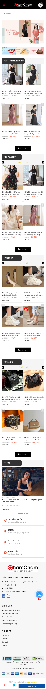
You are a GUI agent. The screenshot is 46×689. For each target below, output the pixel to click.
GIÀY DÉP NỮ (8, 258)
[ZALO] (8, 596)
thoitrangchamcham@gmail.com (16, 591)
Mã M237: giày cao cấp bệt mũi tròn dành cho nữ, (11, 294)
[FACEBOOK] (4, 596)
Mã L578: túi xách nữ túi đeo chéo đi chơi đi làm (11, 439)
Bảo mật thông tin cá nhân (11, 610)
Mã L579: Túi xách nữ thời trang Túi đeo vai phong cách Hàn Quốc (11, 398)
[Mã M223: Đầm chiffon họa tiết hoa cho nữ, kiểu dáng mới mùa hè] (12, 177)
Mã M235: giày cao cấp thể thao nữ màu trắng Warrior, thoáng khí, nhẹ (11, 334)
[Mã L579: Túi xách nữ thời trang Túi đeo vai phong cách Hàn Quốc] (12, 382)
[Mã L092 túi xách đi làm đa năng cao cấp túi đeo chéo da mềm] (33, 422)
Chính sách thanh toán (10, 613)
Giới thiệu (5, 639)
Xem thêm (22, 148)
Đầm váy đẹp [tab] (23, 162)
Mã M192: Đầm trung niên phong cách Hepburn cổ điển (33, 133)
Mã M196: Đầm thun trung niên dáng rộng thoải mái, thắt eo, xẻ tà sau (33, 92)
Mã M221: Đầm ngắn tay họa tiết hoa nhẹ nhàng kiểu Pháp (11, 234)
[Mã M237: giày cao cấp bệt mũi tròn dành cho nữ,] (12, 278)
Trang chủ (5, 635)
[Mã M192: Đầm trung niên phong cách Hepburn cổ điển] (33, 116)
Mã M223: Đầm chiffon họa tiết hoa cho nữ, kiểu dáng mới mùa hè (11, 193)
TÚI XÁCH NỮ (8, 362)
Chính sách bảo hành (9, 620)
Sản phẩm (5, 642)
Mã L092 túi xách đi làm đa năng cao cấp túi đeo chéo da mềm (33, 439)
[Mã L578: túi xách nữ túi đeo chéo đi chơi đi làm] (12, 422)
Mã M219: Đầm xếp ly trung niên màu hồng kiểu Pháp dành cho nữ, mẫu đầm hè (11, 133)
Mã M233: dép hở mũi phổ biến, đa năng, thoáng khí (32, 334)
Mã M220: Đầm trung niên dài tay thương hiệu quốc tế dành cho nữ (12, 92)
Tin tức (6, 463)
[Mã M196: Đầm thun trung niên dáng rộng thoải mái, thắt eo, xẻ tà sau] (33, 76)
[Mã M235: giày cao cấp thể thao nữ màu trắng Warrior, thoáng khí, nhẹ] (12, 318)
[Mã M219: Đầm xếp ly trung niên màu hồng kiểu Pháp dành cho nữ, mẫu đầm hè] (12, 116)
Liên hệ (4, 645)
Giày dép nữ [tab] (23, 263)
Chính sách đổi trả (8, 617)
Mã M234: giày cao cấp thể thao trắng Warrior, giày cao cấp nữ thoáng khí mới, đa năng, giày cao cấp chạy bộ (33, 294)
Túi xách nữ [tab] (23, 367)
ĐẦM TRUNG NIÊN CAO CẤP (13, 61)
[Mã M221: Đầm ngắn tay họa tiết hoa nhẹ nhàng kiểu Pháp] (12, 217)
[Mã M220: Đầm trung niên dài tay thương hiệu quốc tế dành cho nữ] (12, 76)
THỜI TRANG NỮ (9, 157)
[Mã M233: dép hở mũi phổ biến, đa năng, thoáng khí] (33, 318)
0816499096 (9, 588)
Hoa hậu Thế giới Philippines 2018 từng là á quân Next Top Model (22, 501)
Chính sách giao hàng (9, 624)
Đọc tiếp (6, 509)
